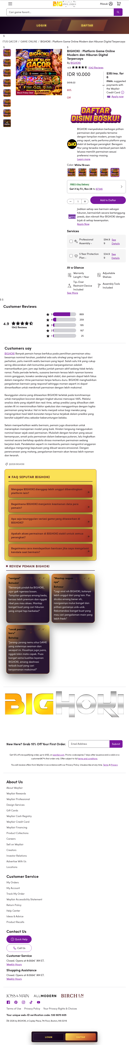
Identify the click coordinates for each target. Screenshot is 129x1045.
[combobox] (60, 12)
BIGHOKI (10, 353)
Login (48, 1037)
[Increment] (84, 201)
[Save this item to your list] (56, 50)
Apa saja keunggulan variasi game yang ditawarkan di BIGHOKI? (45, 520)
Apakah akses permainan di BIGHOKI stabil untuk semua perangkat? (47, 535)
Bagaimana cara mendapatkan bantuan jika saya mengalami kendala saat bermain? (50, 550)
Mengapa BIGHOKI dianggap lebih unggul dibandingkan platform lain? (46, 491)
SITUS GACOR (9, 41)
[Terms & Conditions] (122, 92)
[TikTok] (31, 1002)
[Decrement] (70, 201)
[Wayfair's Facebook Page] (8, 1002)
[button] (10, 4)
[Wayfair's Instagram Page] (23, 1002)
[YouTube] (38, 1002)
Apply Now (83, 224)
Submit (116, 744)
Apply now (117, 96)
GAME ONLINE (28, 41)
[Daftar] (119, 4)
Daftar (80, 1037)
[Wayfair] (64, 3)
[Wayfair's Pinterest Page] (16, 1002)
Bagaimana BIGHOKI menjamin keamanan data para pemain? (45, 506)
